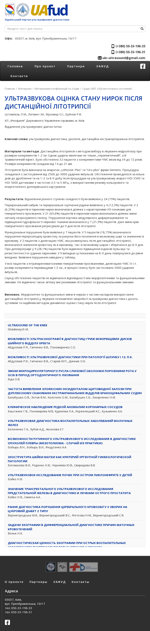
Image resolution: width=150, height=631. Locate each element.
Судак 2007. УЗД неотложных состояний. (107, 88)
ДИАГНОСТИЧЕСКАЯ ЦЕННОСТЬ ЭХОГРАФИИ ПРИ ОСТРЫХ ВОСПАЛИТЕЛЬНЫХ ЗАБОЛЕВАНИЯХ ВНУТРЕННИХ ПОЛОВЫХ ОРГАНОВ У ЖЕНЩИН (67, 545)
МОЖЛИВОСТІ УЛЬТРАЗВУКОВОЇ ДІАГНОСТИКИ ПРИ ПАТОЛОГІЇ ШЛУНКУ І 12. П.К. (70, 357)
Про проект (45, 66)
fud (48, 10)
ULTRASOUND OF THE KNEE (27, 325)
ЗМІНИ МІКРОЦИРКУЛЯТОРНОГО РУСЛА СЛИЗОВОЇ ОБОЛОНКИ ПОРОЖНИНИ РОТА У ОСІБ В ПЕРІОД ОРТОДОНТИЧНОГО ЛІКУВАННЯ (72, 373)
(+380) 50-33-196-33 (130, 46)
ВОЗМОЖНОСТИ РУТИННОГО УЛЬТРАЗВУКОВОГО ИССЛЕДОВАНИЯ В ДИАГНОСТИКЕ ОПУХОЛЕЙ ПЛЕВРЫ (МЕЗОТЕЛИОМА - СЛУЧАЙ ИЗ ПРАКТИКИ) (72, 441)
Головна (15, 66)
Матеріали (24, 88)
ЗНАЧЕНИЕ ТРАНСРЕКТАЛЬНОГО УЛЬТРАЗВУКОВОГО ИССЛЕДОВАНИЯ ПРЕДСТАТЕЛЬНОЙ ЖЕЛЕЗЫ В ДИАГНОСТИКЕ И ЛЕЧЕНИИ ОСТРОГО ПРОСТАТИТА (69, 491)
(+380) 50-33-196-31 (130, 52)
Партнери (76, 66)
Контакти (19, 76)
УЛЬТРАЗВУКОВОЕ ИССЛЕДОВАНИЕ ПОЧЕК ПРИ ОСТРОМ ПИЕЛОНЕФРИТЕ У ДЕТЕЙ (70, 475)
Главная (10, 88)
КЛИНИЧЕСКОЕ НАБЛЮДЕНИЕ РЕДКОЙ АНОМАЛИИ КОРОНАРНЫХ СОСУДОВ (65, 407)
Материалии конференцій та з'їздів (57, 88)
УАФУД (102, 66)
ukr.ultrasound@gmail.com (123, 58)
